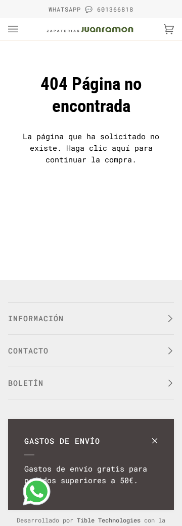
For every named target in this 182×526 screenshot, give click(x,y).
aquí (121, 148)
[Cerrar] (159, 436)
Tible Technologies (109, 520)
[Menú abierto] (23, 29)
